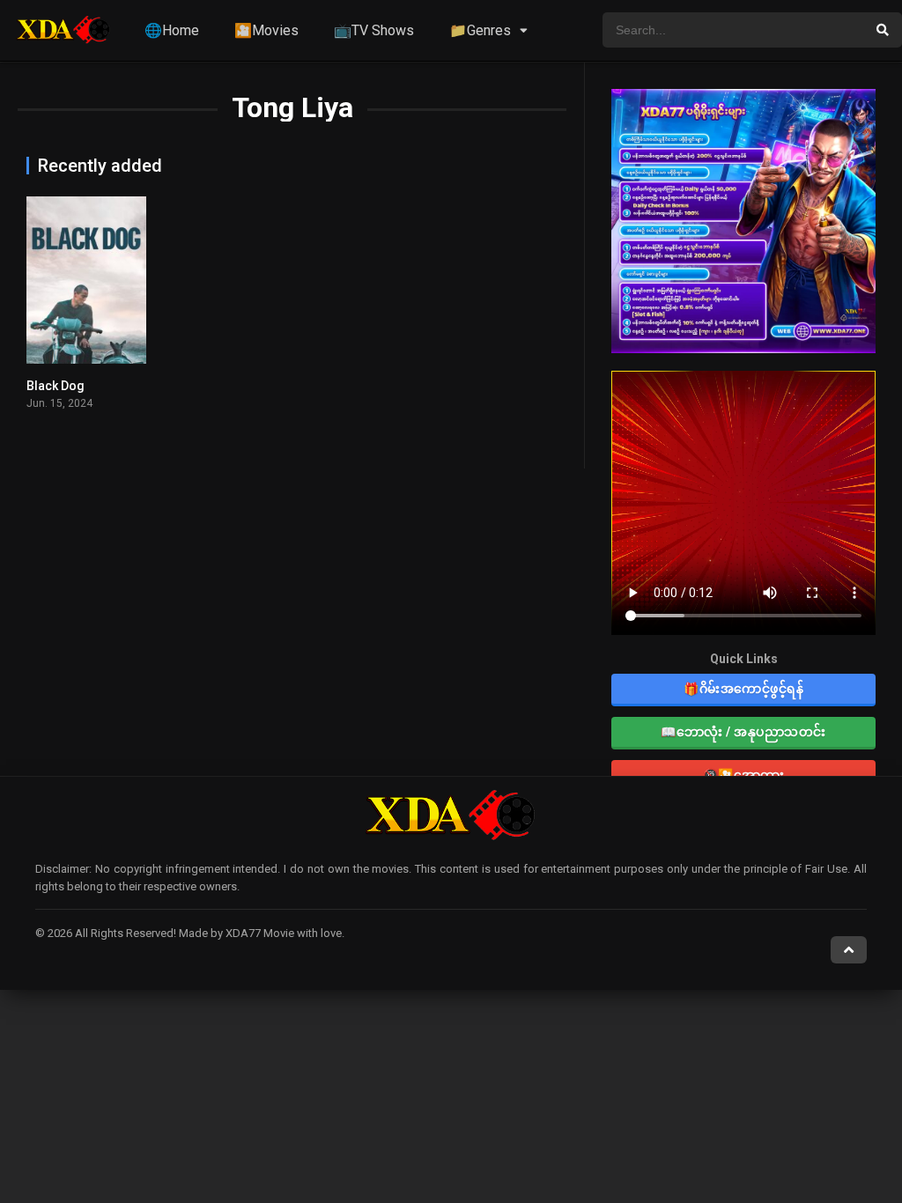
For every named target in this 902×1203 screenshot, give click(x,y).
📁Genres (480, 30)
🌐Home (171, 30)
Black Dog (55, 386)
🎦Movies (266, 30)
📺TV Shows (374, 30)
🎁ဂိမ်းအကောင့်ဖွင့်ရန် (743, 689)
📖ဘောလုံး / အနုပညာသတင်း (743, 732)
